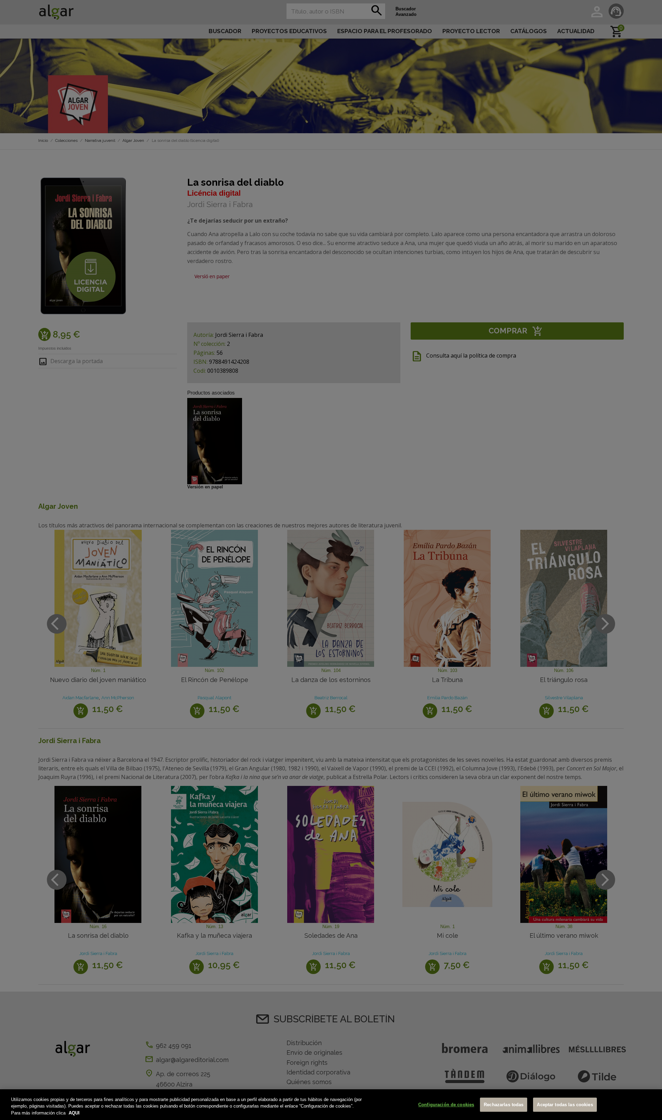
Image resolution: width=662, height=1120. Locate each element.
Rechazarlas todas (503, 1104)
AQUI (74, 1113)
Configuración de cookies (446, 1104)
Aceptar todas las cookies (565, 1104)
